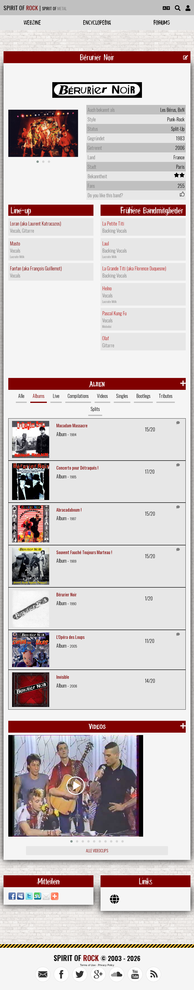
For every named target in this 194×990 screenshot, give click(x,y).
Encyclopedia (97, 22)
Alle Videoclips (97, 850)
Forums (162, 22)
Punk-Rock (176, 119)
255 (181, 185)
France (179, 157)
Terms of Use (88, 965)
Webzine (32, 22)
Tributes (165, 395)
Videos (102, 395)
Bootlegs (143, 395)
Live (56, 395)
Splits (95, 408)
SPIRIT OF (21, 7)
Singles (122, 395)
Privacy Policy (106, 965)
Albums (38, 395)
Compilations (78, 395)
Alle (21, 395)
